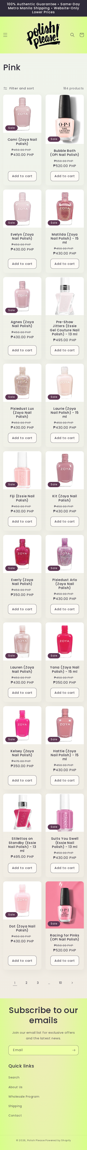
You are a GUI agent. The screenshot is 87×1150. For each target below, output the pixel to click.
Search (14, 1077)
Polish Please (36, 1140)
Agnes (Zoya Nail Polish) (22, 324)
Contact (15, 1115)
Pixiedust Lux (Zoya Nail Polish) (22, 413)
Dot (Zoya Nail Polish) (22, 928)
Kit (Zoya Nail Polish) (64, 498)
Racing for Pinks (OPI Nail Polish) (64, 937)
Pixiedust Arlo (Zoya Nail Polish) (64, 584)
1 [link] (15, 983)
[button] (5, 35)
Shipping (15, 1106)
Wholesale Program (23, 1096)
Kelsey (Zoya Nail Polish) (22, 753)
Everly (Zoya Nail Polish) (22, 582)
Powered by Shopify (58, 1140)
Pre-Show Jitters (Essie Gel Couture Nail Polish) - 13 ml (64, 328)
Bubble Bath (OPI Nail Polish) (64, 153)
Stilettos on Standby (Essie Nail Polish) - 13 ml (22, 845)
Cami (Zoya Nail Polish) (22, 142)
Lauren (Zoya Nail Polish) (22, 669)
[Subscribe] (73, 1050)
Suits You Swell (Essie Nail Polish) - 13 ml (65, 843)
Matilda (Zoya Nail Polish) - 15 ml (65, 238)
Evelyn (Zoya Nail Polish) (22, 236)
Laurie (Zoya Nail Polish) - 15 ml (65, 413)
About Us (15, 1087)
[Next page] (72, 982)
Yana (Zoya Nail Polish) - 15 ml (64, 669)
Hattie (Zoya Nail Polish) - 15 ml (65, 755)
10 (60, 983)
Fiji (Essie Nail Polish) (22, 498)
